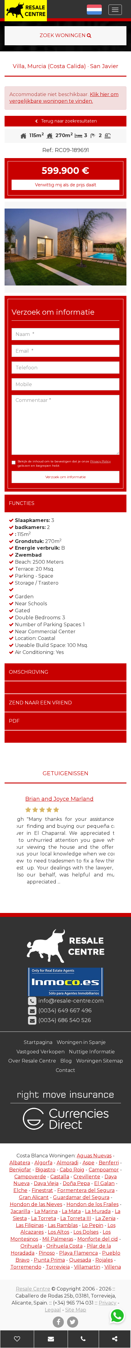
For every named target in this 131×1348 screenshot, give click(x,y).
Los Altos (58, 1232)
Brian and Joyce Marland (51, 799)
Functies (21, 503)
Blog (66, 1061)
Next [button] (120, 247)
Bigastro (45, 1170)
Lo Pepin (92, 1225)
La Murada (98, 1211)
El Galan (104, 1183)
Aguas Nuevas (94, 1156)
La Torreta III (75, 1218)
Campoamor (104, 1170)
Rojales (104, 1260)
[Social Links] (115, 1339)
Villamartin (87, 1267)
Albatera (19, 1163)
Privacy (107, 1303)
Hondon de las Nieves (36, 1204)
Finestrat (42, 1190)
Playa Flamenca (78, 1253)
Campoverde (30, 1177)
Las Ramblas (63, 1225)
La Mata (71, 1211)
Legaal (53, 1310)
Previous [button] (11, 247)
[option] (65, 247)
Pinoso (47, 1253)
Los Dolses (85, 1232)
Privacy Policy (100, 461)
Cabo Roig (72, 1170)
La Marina (46, 1211)
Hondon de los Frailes (92, 1204)
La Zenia (105, 1218)
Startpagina (38, 1042)
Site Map (75, 1310)
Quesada (80, 1260)
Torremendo (25, 1267)
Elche (20, 1190)
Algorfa (43, 1163)
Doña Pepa (76, 1183)
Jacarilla (20, 1211)
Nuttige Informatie (92, 1052)
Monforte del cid (97, 1239)
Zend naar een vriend (40, 703)
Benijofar (20, 1170)
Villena (112, 1267)
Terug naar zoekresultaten (68, 121)
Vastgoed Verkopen (40, 1052)
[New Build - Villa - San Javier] (65, 247)
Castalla (59, 1177)
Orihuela (31, 1246)
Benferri (109, 1163)
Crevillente (86, 1177)
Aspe (88, 1163)
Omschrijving (28, 672)
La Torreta (43, 1218)
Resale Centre (33, 1289)
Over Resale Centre (32, 1061)
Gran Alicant (34, 1197)
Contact (65, 1070)
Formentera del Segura (86, 1190)
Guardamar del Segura (81, 1197)
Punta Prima (49, 1260)
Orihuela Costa (64, 1246)
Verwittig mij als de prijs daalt (65, 185)
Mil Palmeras (57, 1239)
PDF (14, 721)
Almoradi (67, 1163)
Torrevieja (58, 1267)
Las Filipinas (30, 1225)
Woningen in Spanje (81, 1042)
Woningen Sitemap (99, 1061)
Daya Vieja (46, 1183)
